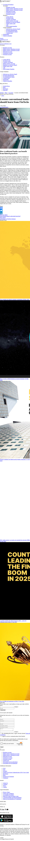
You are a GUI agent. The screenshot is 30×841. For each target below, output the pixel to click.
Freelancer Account (8, 53)
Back (2, 95)
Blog (4, 87)
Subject (16, 706)
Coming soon (6, 78)
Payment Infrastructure (8, 75)
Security (5, 771)
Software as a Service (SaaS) (10, 74)
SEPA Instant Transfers (8, 69)
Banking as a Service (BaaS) (10, 65)
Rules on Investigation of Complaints (12, 799)
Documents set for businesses (10, 763)
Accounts (10, 92)
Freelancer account (7, 757)
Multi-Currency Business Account (11, 49)
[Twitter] (15, 210)
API (4, 67)
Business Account (7, 47)
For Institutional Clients (8, 77)
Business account (7, 752)
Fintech (6, 107)
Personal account (7, 759)
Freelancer (5, 778)
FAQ (4, 768)
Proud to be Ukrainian (8, 776)
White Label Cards (7, 66)
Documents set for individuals (10, 762)
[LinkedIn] (15, 213)
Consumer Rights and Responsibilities (12, 797)
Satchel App (6, 760)
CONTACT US (4, 39)
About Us (5, 783)
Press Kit (5, 90)
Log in (1, 38)
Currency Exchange (8, 62)
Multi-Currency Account (9, 63)
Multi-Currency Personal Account (11, 50)
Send (2, 747)
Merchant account (7, 756)
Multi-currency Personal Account (11, 755)
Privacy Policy (6, 792)
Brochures (5, 88)
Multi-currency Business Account (11, 753)
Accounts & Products (8, 4)
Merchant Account (7, 51)
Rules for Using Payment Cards (10, 796)
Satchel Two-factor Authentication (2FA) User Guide (16, 772)
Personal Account (7, 54)
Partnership (6, 79)
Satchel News (6, 86)
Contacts (5, 784)
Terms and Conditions (8, 793)
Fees (4, 769)
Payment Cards (6, 61)
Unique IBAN (6, 59)
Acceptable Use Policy (8, 795)
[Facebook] (15, 208)
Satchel (2, 92)
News (4, 785)
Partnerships (6, 34)
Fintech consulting (7, 35)
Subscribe (3, 710)
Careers (5, 787)
